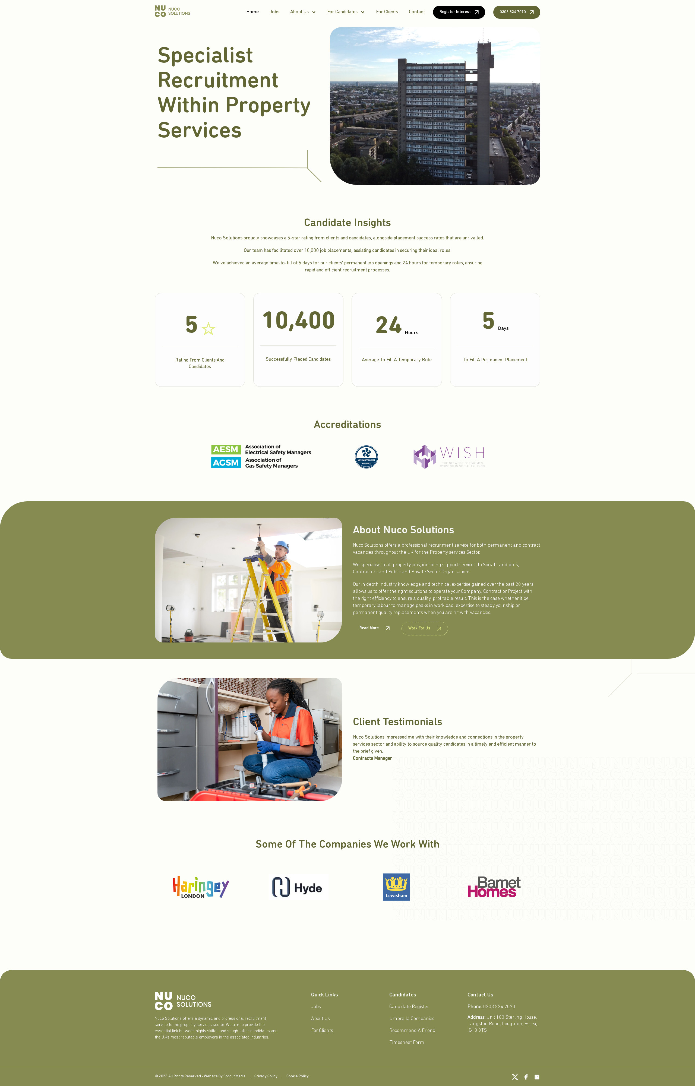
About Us (299, 12)
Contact (417, 12)
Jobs (274, 12)
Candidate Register (409, 1007)
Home (252, 12)
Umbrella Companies (411, 1019)
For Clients (387, 12)
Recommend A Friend (412, 1030)
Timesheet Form (406, 1042)
